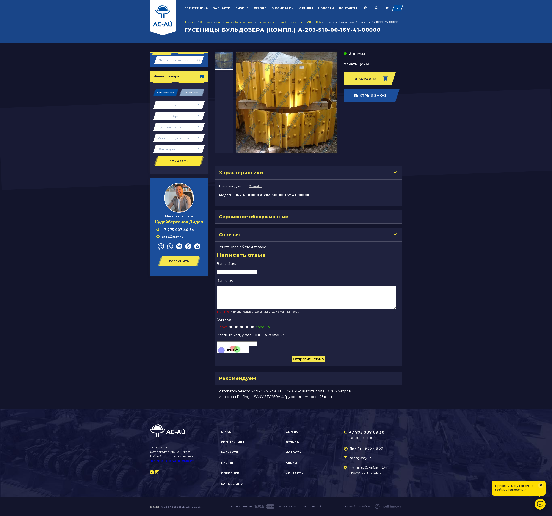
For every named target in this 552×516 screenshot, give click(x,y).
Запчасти (221, 8)
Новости (326, 8)
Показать (179, 161)
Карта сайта (232, 483)
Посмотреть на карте (366, 472)
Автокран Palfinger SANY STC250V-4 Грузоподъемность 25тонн (275, 397)
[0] (387, 8)
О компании (282, 8)
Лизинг (242, 8)
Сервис (260, 8)
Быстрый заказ (370, 95)
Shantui (255, 186)
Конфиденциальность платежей (299, 506)
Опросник (230, 473)
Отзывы (306, 8)
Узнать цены (356, 64)
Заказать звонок (361, 437)
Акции (291, 462)
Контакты (348, 8)
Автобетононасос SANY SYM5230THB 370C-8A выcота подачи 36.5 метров (285, 391)
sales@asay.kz (360, 458)
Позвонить (179, 261)
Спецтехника (196, 8)
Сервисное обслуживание (253, 217)
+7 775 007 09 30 (366, 432)
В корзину (366, 79)
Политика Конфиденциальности (172, 460)
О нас (226, 431)
